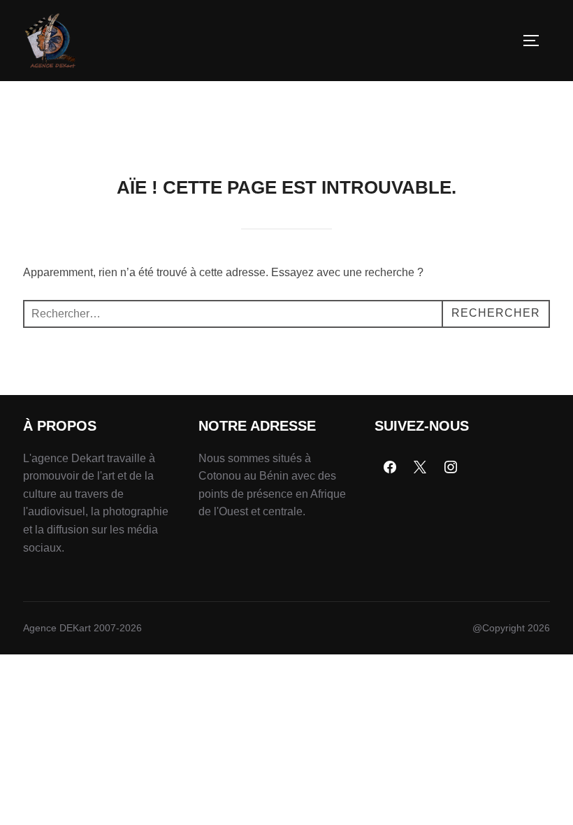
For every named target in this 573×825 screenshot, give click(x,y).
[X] (420, 467)
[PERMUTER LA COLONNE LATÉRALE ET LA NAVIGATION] (536, 40)
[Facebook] (390, 467)
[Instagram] (450, 467)
